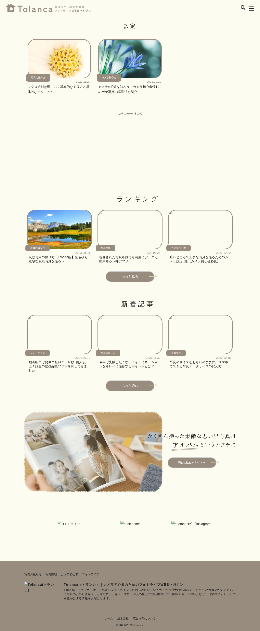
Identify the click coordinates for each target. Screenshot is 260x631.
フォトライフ (90, 574)
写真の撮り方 (32, 574)
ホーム (108, 618)
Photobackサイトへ (192, 462)
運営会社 (123, 618)
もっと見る (130, 276)
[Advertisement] (130, 145)
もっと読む (130, 385)
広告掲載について (144, 618)
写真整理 (51, 574)
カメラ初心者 (69, 574)
